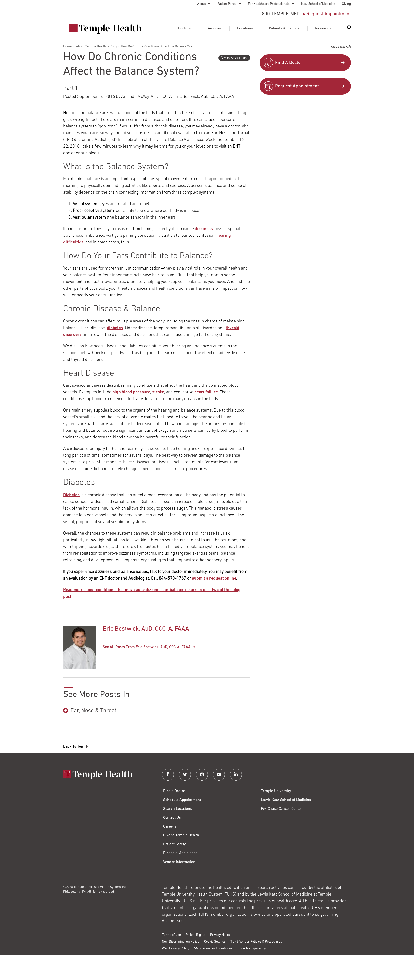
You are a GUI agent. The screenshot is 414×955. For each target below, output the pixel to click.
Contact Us (172, 818)
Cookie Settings (215, 941)
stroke (158, 392)
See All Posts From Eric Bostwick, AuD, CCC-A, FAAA (146, 647)
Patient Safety (174, 844)
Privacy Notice (220, 935)
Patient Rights (195, 935)
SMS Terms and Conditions (213, 948)
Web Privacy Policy (175, 948)
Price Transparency (251, 948)
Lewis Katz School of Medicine (286, 800)
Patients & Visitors (284, 28)
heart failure (206, 392)
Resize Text (338, 47)
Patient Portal (226, 4)
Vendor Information (179, 862)
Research (323, 28)
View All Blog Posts (236, 58)
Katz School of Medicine (318, 4)
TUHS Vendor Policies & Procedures (256, 941)
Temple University (276, 791)
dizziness (204, 229)
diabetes (115, 328)
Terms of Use (171, 935)
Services (214, 28)
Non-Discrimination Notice (180, 941)
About (201, 4)
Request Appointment (328, 14)
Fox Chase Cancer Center (281, 809)
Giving (346, 4)
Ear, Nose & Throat (93, 711)
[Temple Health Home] (105, 29)
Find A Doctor (288, 62)
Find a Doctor (174, 791)
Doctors (184, 28)
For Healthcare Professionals (269, 4)
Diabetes (71, 495)
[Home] (107, 775)
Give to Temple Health (181, 835)
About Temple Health (91, 46)
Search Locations (177, 809)
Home (67, 46)
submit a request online (214, 578)
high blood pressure (131, 392)
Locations (245, 28)
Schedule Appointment (182, 800)
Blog (113, 46)
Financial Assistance (180, 853)
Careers (169, 826)
